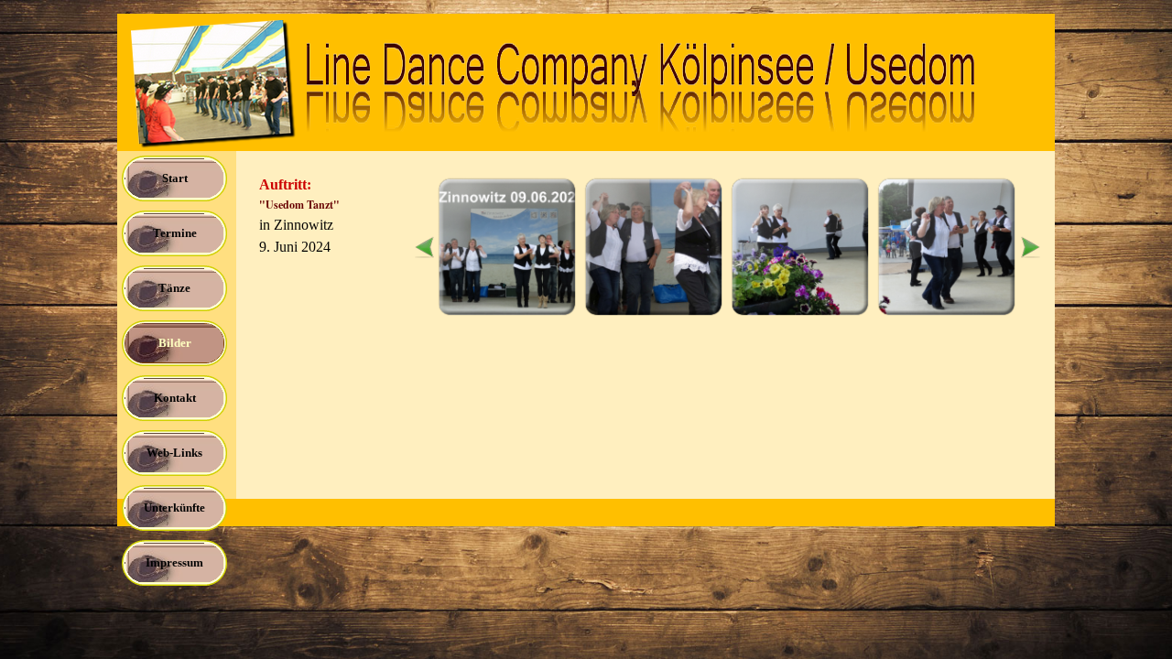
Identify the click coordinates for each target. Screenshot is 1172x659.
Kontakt (175, 398)
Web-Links (174, 452)
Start (175, 178)
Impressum (174, 562)
